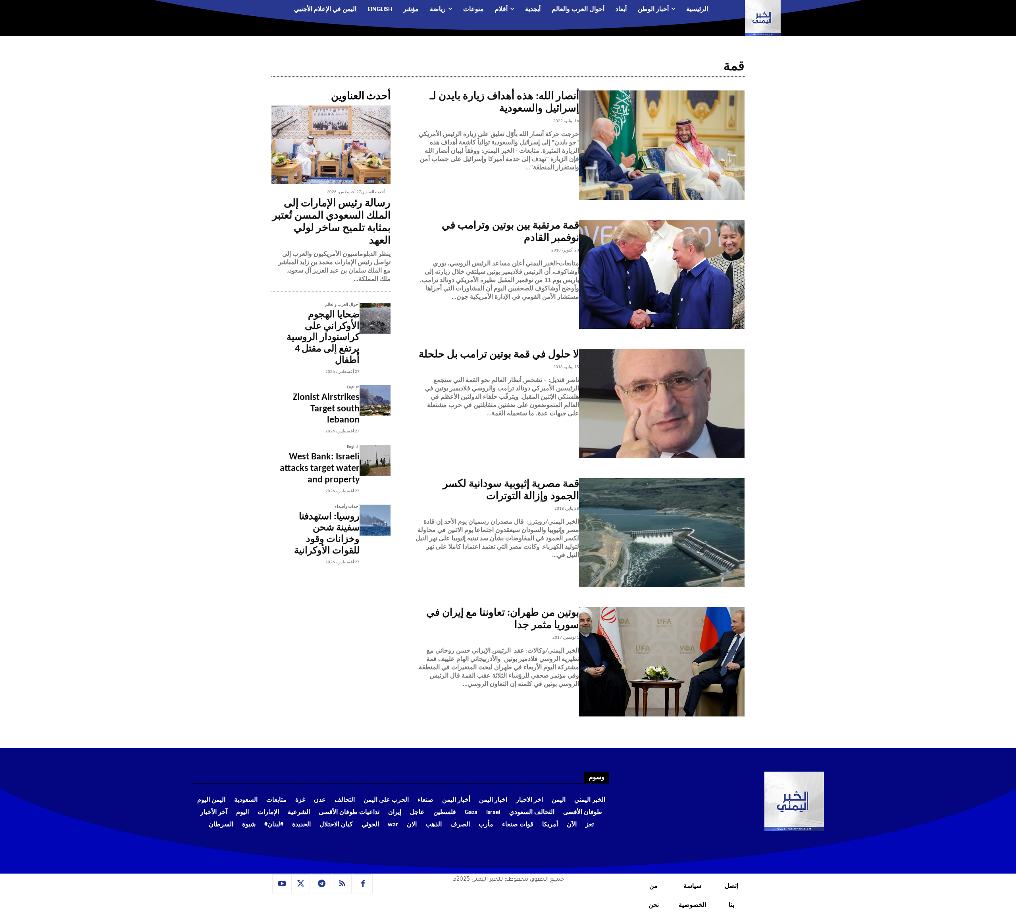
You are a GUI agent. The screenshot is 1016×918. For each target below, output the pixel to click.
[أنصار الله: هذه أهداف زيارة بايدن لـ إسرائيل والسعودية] (662, 145)
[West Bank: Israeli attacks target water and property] (375, 460)
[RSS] (342, 883)
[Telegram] (321, 883)
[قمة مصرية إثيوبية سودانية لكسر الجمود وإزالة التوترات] (662, 533)
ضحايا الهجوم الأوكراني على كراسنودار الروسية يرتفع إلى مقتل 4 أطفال (323, 337)
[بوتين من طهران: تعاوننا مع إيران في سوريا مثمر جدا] (662, 661)
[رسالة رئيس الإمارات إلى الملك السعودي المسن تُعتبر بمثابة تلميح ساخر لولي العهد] (331, 145)
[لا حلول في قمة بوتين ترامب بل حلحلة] (662, 403)
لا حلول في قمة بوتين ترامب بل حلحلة (499, 355)
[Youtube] (281, 883)
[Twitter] (300, 883)
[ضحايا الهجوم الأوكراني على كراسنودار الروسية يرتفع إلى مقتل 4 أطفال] (375, 318)
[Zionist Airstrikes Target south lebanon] (375, 400)
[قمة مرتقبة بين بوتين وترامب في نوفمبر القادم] (662, 274)
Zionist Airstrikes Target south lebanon (326, 409)
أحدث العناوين (373, 192)
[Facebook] (363, 883)
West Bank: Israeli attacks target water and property (320, 468)
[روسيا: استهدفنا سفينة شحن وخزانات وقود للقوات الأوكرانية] (375, 520)
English (353, 387)
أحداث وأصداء (347, 507)
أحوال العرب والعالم (342, 305)
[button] (240, 10)
